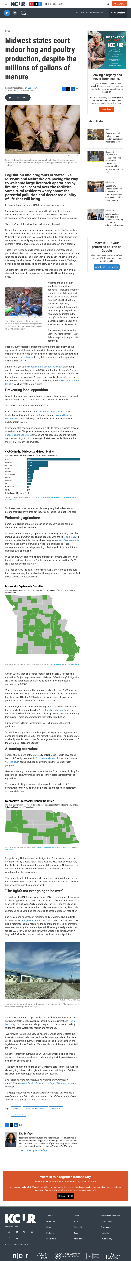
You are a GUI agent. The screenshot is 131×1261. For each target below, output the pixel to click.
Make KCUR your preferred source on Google (106, 247)
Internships (78, 1239)
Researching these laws (17, 435)
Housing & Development (111, 153)
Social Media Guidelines (110, 1216)
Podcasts (50, 1233)
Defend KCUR (65, 1196)
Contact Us (78, 1227)
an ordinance (27, 357)
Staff (76, 1222)
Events (76, 1216)
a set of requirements (68, 540)
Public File (105, 1233)
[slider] (18, 12)
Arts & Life (109, 182)
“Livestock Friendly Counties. (53, 710)
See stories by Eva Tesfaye (33, 1150)
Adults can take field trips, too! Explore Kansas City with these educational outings (114, 220)
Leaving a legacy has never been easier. (106, 77)
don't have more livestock (45, 758)
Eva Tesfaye (33, 88)
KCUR (11, 1083)
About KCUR (51, 1216)
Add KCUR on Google (106, 266)
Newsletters (51, 1239)
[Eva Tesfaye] (11, 1139)
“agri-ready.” (71, 537)
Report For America (59, 1083)
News (7, 31)
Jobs (76, 1233)
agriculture (18, 1114)
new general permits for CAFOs (37, 920)
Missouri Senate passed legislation (44, 366)
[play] (7, 12)
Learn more (107, 109)
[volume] (15, 13)
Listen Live (50, 1222)
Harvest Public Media (30, 1083)
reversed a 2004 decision (51, 411)
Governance (106, 1227)
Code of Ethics (107, 1222)
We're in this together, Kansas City (65, 1177)
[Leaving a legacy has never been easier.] (107, 50)
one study (14, 761)
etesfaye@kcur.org (38, 1146)
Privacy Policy (106, 1239)
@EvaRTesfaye (66, 1146)
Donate (121, 4)
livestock (56, 1109)
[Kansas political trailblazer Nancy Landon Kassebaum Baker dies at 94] (96, 134)
